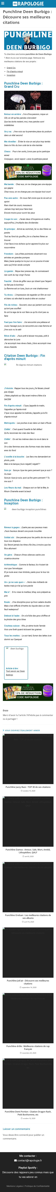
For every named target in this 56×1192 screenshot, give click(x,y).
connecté (23, 1135)
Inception (11, 75)
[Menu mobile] (2, 4)
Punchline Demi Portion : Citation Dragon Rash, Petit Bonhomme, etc (28, 1113)
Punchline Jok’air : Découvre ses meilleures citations (28, 982)
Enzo (5, 710)
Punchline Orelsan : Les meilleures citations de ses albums (28, 916)
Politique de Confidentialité (37, 1186)
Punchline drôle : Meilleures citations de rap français (28, 1047)
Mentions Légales (15, 1186)
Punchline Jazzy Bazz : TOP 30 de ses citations (28, 787)
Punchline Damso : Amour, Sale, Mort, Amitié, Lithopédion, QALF (28, 851)
